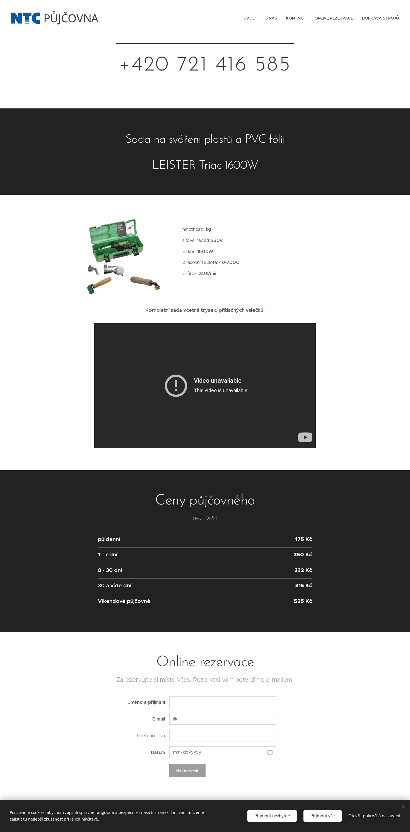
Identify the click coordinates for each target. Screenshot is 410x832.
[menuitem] (251, 18)
